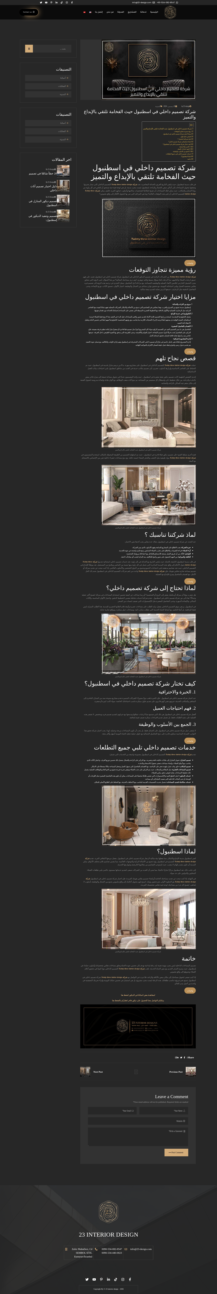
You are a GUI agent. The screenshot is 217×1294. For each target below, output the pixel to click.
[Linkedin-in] (56, 2)
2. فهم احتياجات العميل (184, 149)
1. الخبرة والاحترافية (184, 147)
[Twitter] (41, 2)
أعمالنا (63, 78)
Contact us (27, 12)
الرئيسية (154, 12)
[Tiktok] (61, 2)
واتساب (190, 263)
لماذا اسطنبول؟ (186, 156)
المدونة (120, 12)
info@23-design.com (141, 1249)
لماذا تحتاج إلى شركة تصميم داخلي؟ (180, 141)
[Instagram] (67, 2)
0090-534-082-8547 (112, 1249)
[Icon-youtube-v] (46, 2)
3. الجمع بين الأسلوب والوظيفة (181, 151)
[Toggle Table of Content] (190, 125)
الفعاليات (62, 86)
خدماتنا (143, 12)
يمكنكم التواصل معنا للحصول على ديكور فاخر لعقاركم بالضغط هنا (138, 1000)
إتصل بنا (99, 12)
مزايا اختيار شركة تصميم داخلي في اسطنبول (177, 134)
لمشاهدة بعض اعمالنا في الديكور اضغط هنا (138, 995)
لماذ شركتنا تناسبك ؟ (184, 139)
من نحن (110, 12)
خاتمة (189, 159)
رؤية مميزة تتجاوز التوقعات (182, 131)
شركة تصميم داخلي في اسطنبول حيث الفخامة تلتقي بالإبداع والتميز (167, 128)
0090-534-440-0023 (112, 1252)
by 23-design (185, 106)
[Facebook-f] (72, 2)
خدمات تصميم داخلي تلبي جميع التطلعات (178, 154)
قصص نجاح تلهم (186, 136)
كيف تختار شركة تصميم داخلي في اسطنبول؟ (177, 144)
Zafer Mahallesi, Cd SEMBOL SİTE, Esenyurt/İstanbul (82, 1253)
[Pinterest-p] (51, 2)
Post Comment (178, 1152)
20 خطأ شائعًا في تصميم (43, 173)
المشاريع (132, 12)
